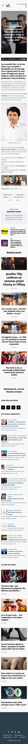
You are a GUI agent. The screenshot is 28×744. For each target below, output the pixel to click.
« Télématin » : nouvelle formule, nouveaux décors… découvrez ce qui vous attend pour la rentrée (13, 424)
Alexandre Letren (14, 211)
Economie (10, 465)
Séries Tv (14, 23)
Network (10, 496)
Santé (5, 660)
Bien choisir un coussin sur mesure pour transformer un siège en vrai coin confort (13, 675)
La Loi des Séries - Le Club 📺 (14, 21)
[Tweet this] (18, 200)
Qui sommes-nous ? (7, 735)
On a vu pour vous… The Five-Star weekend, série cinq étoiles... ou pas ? (14, 311)
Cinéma (10, 435)
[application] (14, 59)
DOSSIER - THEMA (8, 295)
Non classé (10, 524)
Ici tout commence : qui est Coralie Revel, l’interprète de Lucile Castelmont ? (13, 440)
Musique (14, 537)
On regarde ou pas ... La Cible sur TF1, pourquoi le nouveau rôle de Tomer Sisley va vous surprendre (14, 340)
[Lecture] (3, 59)
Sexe (5, 631)
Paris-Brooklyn (17, 510)
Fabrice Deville (20, 194)
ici (5, 159)
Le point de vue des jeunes (15, 481)
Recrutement (22, 737)
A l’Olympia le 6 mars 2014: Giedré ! (17, 539)
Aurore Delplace (7, 194)
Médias (15, 420)
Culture (15, 535)
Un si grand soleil (19, 197)
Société (24, 481)
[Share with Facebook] (17, 200)
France (24, 479)
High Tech (6, 689)
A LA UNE (6, 354)
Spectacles (20, 537)
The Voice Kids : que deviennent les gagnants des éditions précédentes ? (13, 588)
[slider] (24, 59)
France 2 (6, 197)
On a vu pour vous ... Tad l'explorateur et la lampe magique (11, 617)
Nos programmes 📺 (19, 735)
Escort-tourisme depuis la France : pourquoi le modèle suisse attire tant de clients (13, 646)
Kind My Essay (11, 526)
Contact (15, 737)
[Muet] (20, 59)
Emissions (20, 494)
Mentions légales (7, 737)
